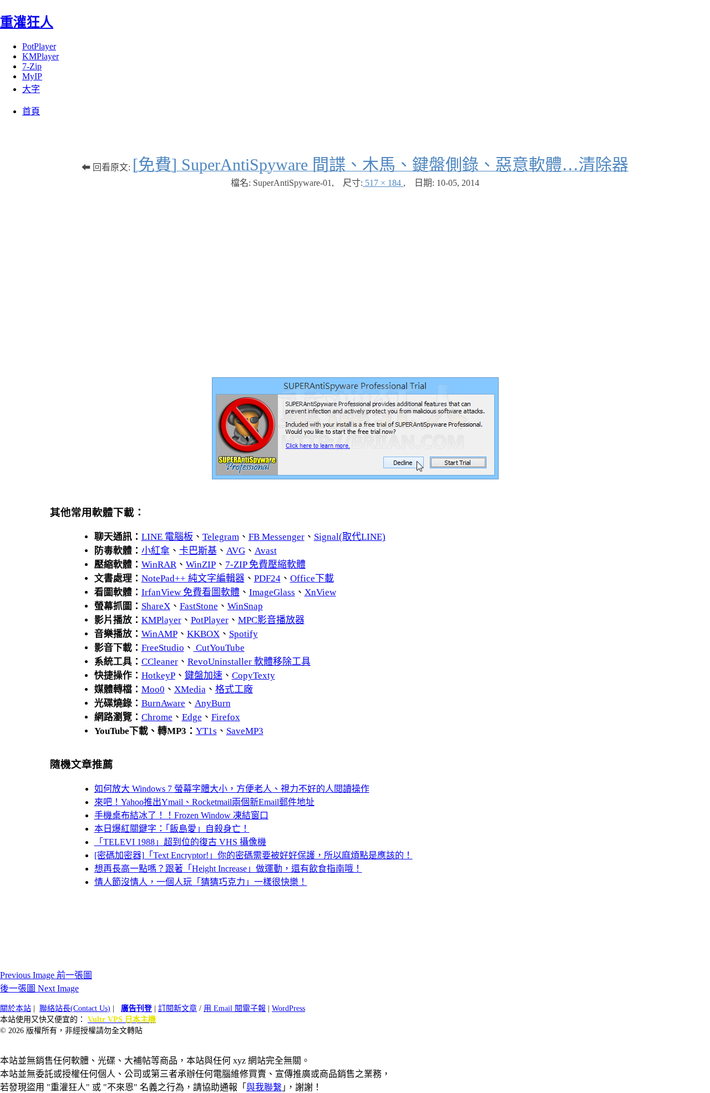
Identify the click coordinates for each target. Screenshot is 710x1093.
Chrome (157, 717)
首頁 (31, 111)
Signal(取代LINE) (350, 537)
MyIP (32, 76)
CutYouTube (219, 647)
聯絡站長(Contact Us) (74, 1008)
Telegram (220, 537)
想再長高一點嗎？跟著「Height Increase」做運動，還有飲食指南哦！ (228, 868)
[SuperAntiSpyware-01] (355, 476)
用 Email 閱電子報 (235, 1008)
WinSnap (245, 606)
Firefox (225, 717)
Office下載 (312, 578)
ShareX (155, 606)
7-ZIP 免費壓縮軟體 (265, 564)
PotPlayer (39, 46)
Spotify (243, 634)
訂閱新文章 (177, 1008)
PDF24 (267, 578)
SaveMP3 (244, 731)
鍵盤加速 (203, 675)
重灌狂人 (26, 22)
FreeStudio (162, 647)
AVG (235, 550)
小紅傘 (155, 550)
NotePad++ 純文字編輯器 (193, 578)
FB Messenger (276, 537)
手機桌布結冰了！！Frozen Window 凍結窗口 (181, 815)
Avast (266, 550)
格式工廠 (234, 689)
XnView (320, 592)
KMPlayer (40, 56)
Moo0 (153, 689)
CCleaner (159, 661)
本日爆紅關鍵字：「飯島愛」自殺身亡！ (172, 828)
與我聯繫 (264, 1087)
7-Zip (32, 66)
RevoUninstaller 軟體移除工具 (249, 661)
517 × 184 (383, 183)
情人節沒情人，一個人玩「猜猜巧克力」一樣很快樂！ (200, 882)
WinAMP (159, 634)
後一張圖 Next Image (39, 988)
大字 (31, 89)
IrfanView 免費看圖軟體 (190, 592)
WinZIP (201, 564)
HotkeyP (158, 675)
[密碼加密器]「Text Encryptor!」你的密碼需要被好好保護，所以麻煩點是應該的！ (253, 855)
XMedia (190, 689)
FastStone (199, 606)
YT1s (206, 731)
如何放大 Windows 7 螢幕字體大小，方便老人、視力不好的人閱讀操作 (231, 788)
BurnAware (163, 703)
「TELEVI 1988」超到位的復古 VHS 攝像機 (180, 842)
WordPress (288, 1008)
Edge (192, 717)
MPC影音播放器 (271, 620)
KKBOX (203, 634)
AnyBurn (213, 703)
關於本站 (15, 1008)
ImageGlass (272, 592)
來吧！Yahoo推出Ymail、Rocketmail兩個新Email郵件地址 (204, 802)
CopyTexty (253, 675)
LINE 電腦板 (167, 537)
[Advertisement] (355, 277)
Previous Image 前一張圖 (46, 975)
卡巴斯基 (198, 550)
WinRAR (158, 564)
